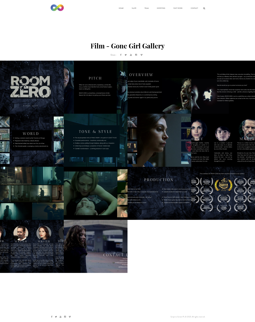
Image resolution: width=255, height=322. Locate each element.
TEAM (146, 8)
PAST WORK (177, 8)
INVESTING (161, 8)
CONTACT (194, 8)
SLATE (134, 8)
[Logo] (57, 7)
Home (121, 8)
